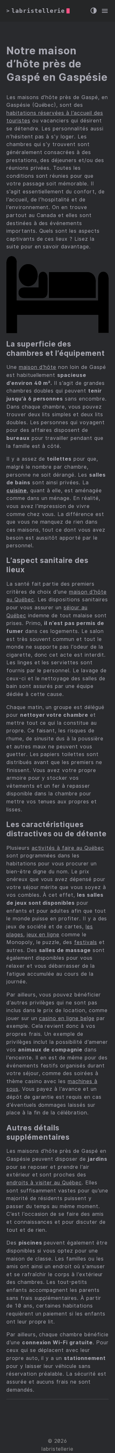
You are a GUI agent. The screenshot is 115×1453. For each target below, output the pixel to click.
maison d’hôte (37, 367)
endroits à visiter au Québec (44, 1183)
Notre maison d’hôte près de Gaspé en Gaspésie (57, 63)
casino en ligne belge (66, 1018)
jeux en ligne (43, 935)
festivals (85, 942)
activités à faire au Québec (68, 848)
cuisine (16, 491)
